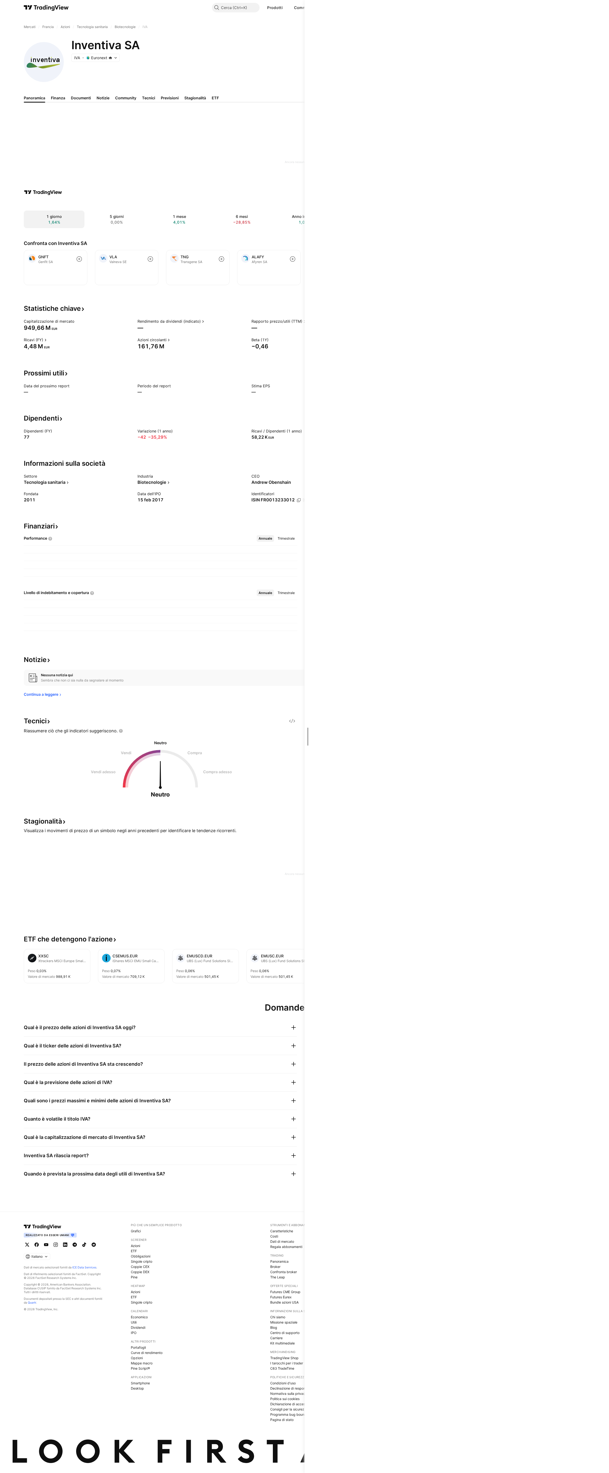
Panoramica (279, 1261)
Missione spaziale (283, 1322)
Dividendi (138, 1327)
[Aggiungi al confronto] (79, 259)
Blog (273, 1327)
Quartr (32, 1302)
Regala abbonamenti (286, 1247)
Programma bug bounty (288, 1414)
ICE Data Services (84, 1267)
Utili (134, 1322)
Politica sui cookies (285, 1399)
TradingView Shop (284, 1358)
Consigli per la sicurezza (289, 1409)
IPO (134, 1333)
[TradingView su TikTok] (84, 1244)
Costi (274, 1236)
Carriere (276, 1338)
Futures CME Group (285, 1292)
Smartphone (140, 1383)
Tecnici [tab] (148, 98)
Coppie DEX (140, 1272)
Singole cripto (141, 1261)
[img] (110, 58)
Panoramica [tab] (34, 98)
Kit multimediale (282, 1343)
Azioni (135, 1246)
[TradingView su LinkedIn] (65, 1244)
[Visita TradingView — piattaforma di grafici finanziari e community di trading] (43, 192)
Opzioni (137, 1358)
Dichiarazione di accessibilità (292, 1404)
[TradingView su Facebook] (36, 1244)
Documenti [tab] (81, 98)
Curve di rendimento (146, 1353)
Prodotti (274, 7)
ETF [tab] (215, 98)
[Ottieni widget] (292, 721)
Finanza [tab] (58, 98)
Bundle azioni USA (284, 1302)
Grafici (136, 1231)
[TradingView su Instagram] (55, 1244)
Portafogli (138, 1347)
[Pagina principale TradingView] (46, 7)
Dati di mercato (282, 1241)
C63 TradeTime (282, 1368)
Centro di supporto (285, 1333)
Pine (134, 1277)
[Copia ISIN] (299, 500)
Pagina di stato (282, 1420)
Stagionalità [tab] (195, 98)
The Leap (277, 1277)
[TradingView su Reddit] (93, 1244)
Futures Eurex (281, 1297)
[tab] (265, 538)
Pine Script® (140, 1368)
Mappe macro (141, 1363)
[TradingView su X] (27, 1244)
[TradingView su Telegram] (74, 1244)
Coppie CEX (140, 1267)
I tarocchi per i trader (286, 1363)
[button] (286, 7)
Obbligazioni (140, 1256)
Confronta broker (283, 1272)
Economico (139, 1317)
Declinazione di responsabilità (293, 1388)
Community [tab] (125, 98)
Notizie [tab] (103, 98)
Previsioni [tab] (170, 98)
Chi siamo (277, 1317)
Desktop (137, 1388)
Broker (275, 1267)
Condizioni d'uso (283, 1383)
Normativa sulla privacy (288, 1393)
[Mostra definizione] (77, 321)
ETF (134, 1251)
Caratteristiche (281, 1231)
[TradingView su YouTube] (46, 1244)
